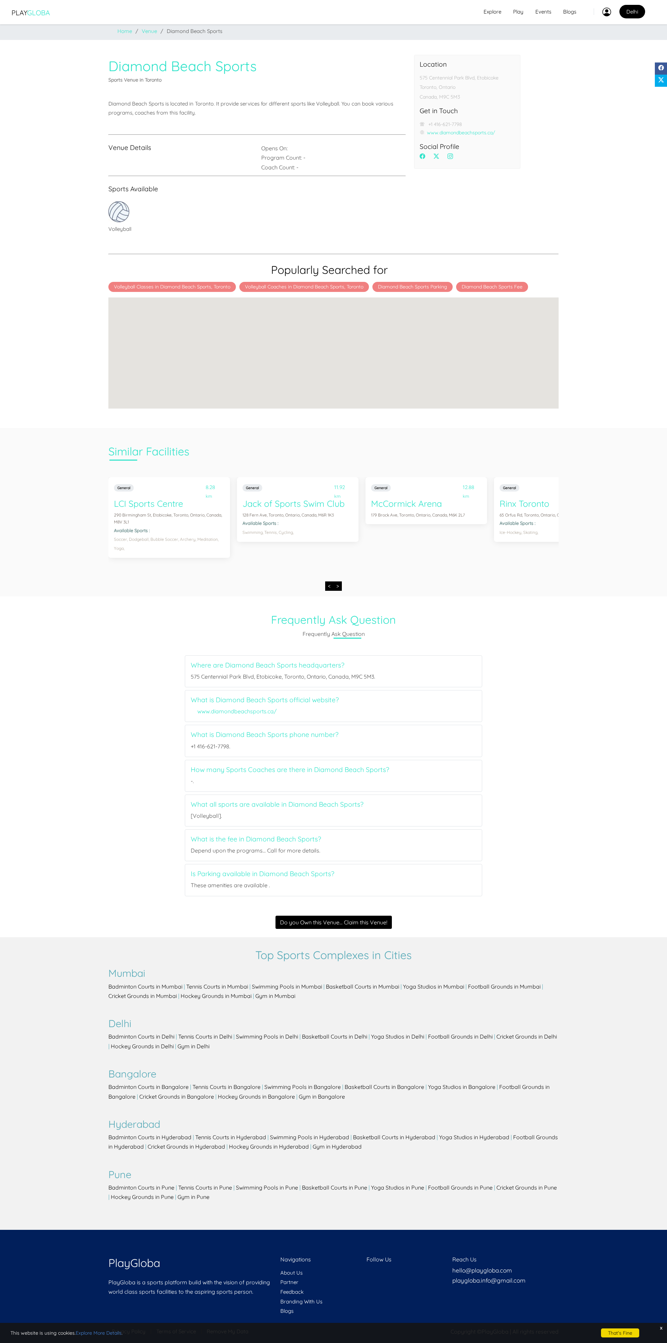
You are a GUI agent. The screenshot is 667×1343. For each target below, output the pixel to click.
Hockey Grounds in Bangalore (256, 1096)
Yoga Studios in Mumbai (433, 986)
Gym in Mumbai (275, 995)
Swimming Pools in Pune (267, 1187)
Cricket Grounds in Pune (526, 1187)
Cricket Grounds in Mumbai (142, 995)
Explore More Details (99, 1333)
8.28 (210, 488)
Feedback (292, 1292)
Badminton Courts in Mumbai (145, 986)
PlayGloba (134, 1263)
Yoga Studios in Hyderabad (474, 1137)
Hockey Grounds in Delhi (142, 1046)
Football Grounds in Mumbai (504, 986)
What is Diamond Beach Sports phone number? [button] (264, 735)
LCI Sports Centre (148, 503)
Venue (149, 31)
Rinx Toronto (524, 503)
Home (124, 31)
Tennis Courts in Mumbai (217, 986)
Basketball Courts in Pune (334, 1187)
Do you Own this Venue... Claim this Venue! (333, 922)
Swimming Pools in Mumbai (287, 986)
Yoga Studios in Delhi (397, 1036)
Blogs (569, 11)
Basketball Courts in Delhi (334, 1036)
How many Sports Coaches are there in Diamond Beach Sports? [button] (290, 770)
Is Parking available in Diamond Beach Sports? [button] (262, 874)
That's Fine (620, 1333)
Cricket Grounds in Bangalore (176, 1096)
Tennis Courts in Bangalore (226, 1086)
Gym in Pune (193, 1196)
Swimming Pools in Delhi (267, 1036)
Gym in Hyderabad (337, 1146)
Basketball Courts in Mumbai (362, 986)
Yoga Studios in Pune (397, 1187)
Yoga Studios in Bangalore (461, 1086)
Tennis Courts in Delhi (205, 1036)
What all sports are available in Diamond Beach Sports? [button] (277, 804)
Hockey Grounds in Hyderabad (269, 1146)
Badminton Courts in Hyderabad (149, 1137)
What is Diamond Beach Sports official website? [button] (265, 700)
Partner (289, 1282)
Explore (492, 11)
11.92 (339, 488)
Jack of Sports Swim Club (293, 503)
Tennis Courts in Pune (205, 1187)
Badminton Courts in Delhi (141, 1036)
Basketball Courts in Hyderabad (394, 1137)
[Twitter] (661, 81)
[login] (602, 11)
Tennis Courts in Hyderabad (230, 1137)
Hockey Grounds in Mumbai (216, 995)
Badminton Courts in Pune (141, 1187)
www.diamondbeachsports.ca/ (461, 132)
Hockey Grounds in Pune (142, 1196)
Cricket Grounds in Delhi (526, 1036)
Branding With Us (301, 1301)
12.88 (468, 488)
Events (543, 11)
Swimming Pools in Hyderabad (309, 1137)
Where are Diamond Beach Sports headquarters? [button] (267, 665)
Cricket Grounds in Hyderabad (186, 1146)
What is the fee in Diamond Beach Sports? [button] (256, 839)
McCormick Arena (406, 503)
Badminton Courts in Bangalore (148, 1086)
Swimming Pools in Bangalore (302, 1086)
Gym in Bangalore (322, 1096)
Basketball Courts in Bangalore (384, 1086)
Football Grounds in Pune (460, 1187)
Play (30, 12)
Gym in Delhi (193, 1046)
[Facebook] (661, 68)
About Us (291, 1272)
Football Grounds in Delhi (460, 1036)
